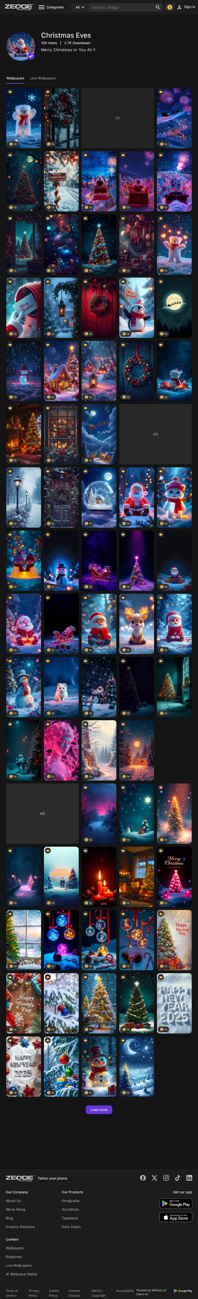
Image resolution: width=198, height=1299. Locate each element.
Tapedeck (70, 1218)
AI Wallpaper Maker (22, 1274)
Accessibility (125, 1290)
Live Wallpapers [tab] (43, 78)
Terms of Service (12, 1293)
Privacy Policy (34, 1293)
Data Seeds (71, 1227)
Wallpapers (15, 1248)
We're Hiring (15, 1209)
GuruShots (70, 1209)
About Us (13, 1201)
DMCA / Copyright (99, 1293)
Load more (99, 1110)
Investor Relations (20, 1227)
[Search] (158, 7)
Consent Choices (74, 1293)
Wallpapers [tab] (15, 78)
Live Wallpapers (19, 1265)
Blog (9, 1218)
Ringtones (14, 1257)
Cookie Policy (54, 1293)
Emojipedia (71, 1201)
